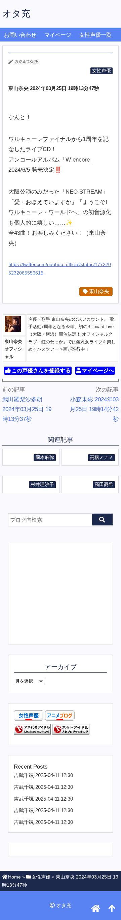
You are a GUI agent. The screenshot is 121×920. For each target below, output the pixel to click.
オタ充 (16, 13)
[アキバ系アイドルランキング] (32, 732)
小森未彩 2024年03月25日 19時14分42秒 (94, 409)
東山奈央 (98, 291)
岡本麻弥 (44, 457)
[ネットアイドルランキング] (70, 732)
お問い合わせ (20, 35)
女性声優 (101, 70)
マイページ (57, 35)
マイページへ (98, 370)
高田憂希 (103, 484)
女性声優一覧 (95, 35)
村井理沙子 (42, 484)
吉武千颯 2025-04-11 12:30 (43, 775)
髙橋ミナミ (101, 457)
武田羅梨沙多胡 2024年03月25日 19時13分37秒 (26, 409)
